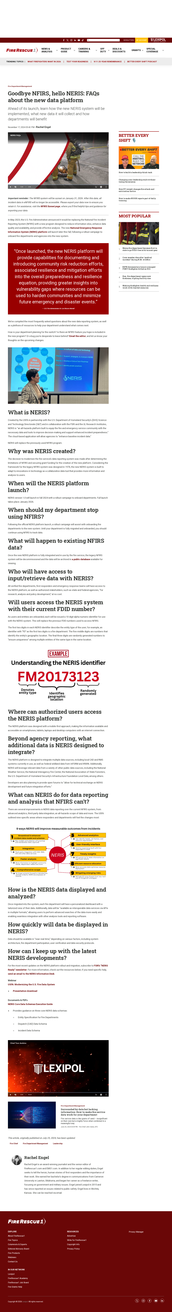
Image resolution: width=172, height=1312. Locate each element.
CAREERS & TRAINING (84, 50)
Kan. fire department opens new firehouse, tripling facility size (137, 277)
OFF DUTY (103, 50)
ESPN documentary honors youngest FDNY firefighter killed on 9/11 (139, 268)
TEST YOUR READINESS (77, 62)
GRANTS (136, 50)
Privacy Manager (136, 1232)
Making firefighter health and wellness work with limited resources (140, 287)
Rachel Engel (43, 127)
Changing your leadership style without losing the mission (137, 181)
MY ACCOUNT (141, 40)
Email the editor (77, 336)
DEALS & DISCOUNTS (119, 50)
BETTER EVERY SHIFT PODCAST (142, 62)
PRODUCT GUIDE (66, 50)
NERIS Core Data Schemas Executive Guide (30, 1004)
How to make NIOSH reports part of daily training (137, 199)
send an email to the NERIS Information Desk (31, 973)
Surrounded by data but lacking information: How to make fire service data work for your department (83, 1112)
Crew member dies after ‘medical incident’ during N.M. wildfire (137, 259)
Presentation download (25, 991)
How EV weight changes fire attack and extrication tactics (136, 190)
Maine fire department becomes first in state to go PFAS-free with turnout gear (140, 249)
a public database (81, 559)
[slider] (58, 184)
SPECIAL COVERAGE (152, 50)
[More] (57, 50)
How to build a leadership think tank (135, 172)
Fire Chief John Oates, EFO (88, 1127)
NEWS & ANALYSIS (47, 50)
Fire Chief (14, 1144)
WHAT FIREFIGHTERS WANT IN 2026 (44, 62)
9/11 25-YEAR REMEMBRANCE (108, 62)
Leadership (57, 1144)
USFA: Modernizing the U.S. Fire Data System (31, 984)
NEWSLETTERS (129, 40)
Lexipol (25, 1302)
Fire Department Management (20, 86)
